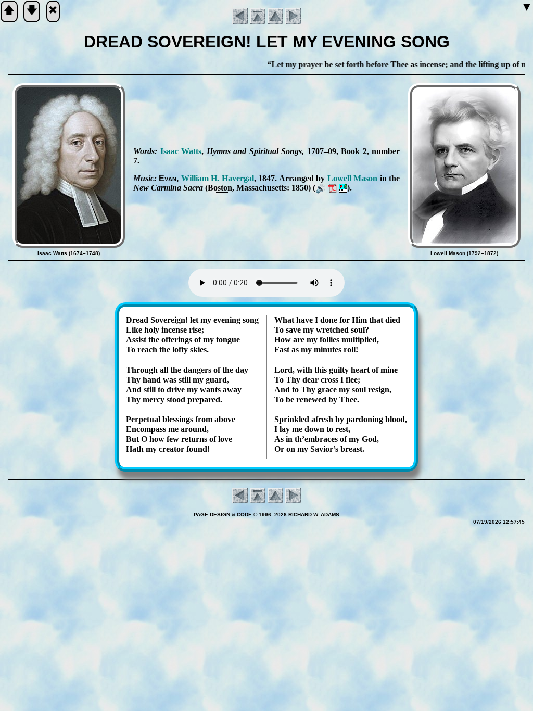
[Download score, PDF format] (332, 187)
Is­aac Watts (181, 151)
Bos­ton (220, 187)
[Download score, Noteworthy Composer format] (343, 187)
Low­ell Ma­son (352, 178)
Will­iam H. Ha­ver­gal (217, 178)
